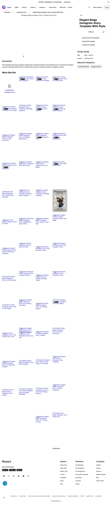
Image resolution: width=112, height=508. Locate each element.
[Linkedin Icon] (18, 476)
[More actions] (31, 79)
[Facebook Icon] (4, 476)
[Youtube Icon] (23, 476)
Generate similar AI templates (90, 38)
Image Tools (63, 465)
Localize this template (88, 45)
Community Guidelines (72, 496)
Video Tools (63, 468)
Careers (98, 468)
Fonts (61, 484)
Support (98, 465)
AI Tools (62, 474)
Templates (63, 477)
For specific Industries (82, 474)
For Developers (80, 468)
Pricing (77, 484)
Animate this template (88, 41)
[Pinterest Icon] (28, 476)
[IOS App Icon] (5, 470)
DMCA (82, 496)
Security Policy (89, 496)
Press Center (100, 480)
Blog (97, 477)
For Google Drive (80, 471)
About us (99, 471)
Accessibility (98, 496)
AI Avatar (78, 480)
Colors (62, 480)
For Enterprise (79, 465)
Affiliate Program (101, 474)
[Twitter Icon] (8, 476)
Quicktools (79, 477)
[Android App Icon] (12, 470)
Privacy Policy (22, 496)
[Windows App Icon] (19, 470)
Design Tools (63, 471)
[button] (10, 7)
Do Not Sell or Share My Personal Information (39, 496)
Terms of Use (13, 496)
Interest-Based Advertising (58, 496)
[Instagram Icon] (13, 476)
